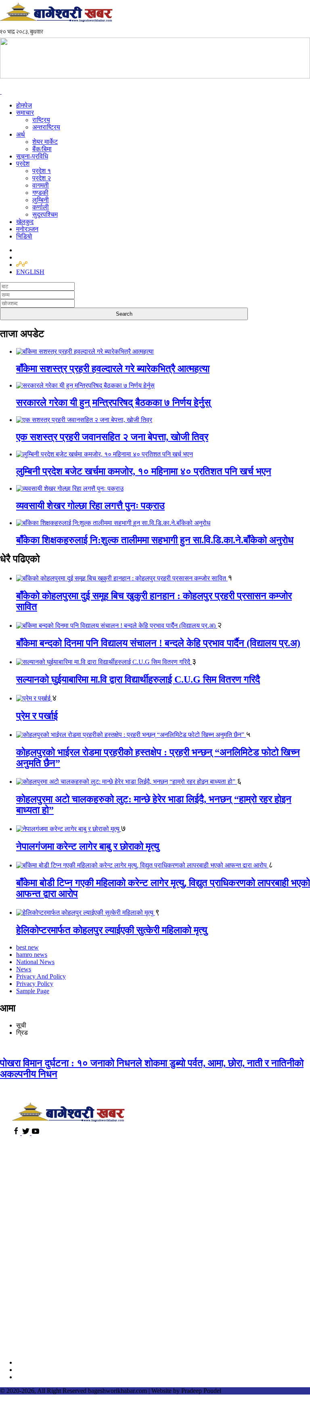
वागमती (40, 185)
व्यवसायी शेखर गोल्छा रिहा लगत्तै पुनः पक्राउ (90, 505)
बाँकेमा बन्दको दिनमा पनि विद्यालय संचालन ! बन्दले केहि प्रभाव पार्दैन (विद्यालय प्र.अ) (158, 643)
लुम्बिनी (40, 199)
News (23, 969)
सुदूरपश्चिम (45, 214)
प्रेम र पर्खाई (37, 716)
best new (27, 947)
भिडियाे (24, 236)
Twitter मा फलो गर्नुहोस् (44, 1369)
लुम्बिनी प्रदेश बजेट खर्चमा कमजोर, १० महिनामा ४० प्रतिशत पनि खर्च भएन (143, 471)
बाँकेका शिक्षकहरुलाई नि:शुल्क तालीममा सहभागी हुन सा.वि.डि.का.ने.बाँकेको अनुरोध (154, 540)
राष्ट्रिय (41, 119)
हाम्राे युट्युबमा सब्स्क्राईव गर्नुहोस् (55, 1377)
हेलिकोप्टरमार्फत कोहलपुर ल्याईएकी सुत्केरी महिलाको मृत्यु (111, 930)
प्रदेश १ (41, 170)
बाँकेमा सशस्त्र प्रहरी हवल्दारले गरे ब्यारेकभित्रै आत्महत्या (112, 368)
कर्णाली (40, 207)
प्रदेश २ (41, 178)
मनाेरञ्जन (27, 229)
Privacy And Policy (41, 976)
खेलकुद (25, 221)
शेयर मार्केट (45, 141)
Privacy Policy (34, 983)
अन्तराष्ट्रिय (46, 127)
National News (35, 961)
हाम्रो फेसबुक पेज (37, 1362)
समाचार (25, 112)
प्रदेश (22, 163)
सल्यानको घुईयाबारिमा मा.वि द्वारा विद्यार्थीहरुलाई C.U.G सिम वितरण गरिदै (138, 679)
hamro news (31, 954)
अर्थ (20, 134)
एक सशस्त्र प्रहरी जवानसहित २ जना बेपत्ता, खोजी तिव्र (112, 437)
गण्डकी (40, 192)
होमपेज (24, 105)
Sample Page (32, 990)
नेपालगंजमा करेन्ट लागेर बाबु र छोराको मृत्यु (87, 846)
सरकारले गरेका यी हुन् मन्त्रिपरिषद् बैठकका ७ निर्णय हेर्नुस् (113, 402)
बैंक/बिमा (42, 149)
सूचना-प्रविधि (32, 156)
